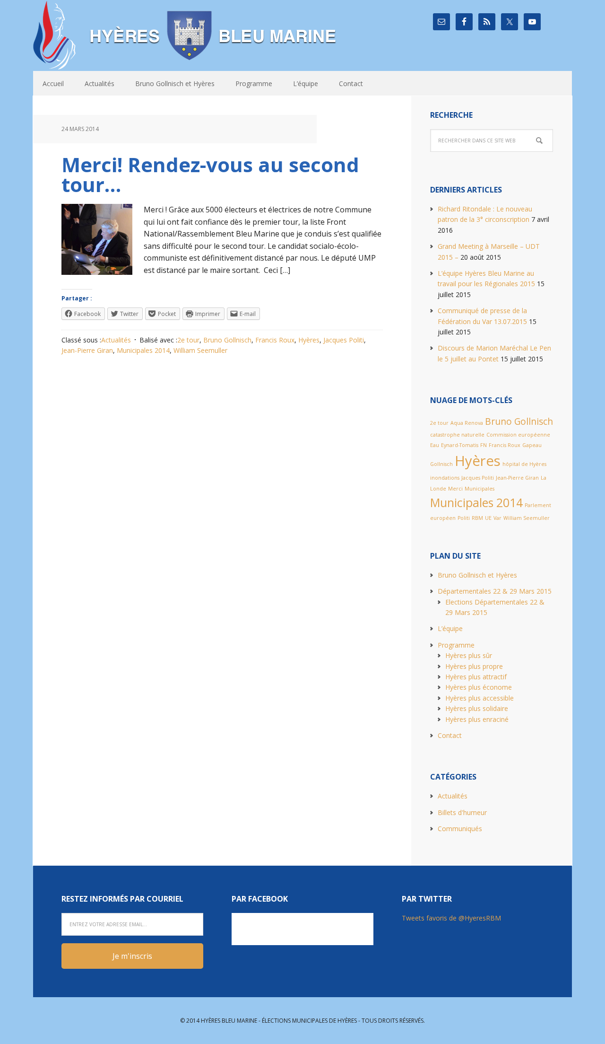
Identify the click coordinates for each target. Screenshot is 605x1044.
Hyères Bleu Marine (186, 35)
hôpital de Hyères (524, 464)
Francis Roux (274, 339)
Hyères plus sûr (468, 655)
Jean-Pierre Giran (87, 350)
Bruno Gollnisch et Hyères (477, 574)
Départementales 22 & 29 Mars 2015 (495, 591)
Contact (450, 735)
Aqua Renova (466, 423)
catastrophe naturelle (457, 434)
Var (497, 518)
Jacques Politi (343, 339)
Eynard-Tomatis (459, 445)
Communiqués (460, 828)
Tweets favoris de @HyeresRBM (451, 917)
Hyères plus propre (474, 666)
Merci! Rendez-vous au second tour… (210, 174)
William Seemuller (200, 350)
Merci (455, 488)
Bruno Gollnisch (227, 339)
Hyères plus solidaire (476, 708)
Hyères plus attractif (476, 676)
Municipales (479, 488)
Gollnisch (441, 464)
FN (483, 445)
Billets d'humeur (462, 812)
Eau (434, 445)
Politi (464, 518)
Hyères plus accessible (479, 697)
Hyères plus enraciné (477, 719)
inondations (444, 477)
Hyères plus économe (478, 687)
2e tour (188, 339)
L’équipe (450, 628)
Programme (456, 644)
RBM (477, 518)
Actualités (116, 339)
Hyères (309, 339)
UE (488, 518)
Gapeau (532, 445)
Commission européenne (518, 434)
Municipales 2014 (143, 350)
